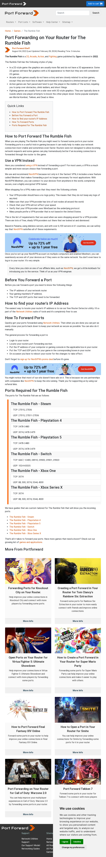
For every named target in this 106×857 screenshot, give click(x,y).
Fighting (53, 56)
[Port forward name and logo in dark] (22, 13)
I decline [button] (77, 841)
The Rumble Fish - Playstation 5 (24, 523)
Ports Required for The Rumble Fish (29, 125)
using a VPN (31, 165)
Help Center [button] (52, 22)
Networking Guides (31, 848)
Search (95, 13)
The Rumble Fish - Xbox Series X (25, 533)
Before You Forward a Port (25, 115)
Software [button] (37, 22)
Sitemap (50, 833)
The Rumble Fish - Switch (21, 526)
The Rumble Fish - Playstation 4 (24, 520)
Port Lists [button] (23, 22)
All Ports (50, 848)
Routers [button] (10, 22)
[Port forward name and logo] (14, 3)
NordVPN (33, 174)
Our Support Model (31, 845)
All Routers (51, 845)
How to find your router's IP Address (29, 118)
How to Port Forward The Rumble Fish (30, 112)
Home (8, 31)
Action (41, 56)
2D (27, 56)
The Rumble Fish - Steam (21, 517)
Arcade (33, 56)
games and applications (30, 542)
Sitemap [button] (66, 22)
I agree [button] (65, 841)
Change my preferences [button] (73, 847)
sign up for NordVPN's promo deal (36, 359)
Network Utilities (24, 311)
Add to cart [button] (94, 3)
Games (17, 31)
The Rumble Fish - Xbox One (23, 530)
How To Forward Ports (23, 122)
